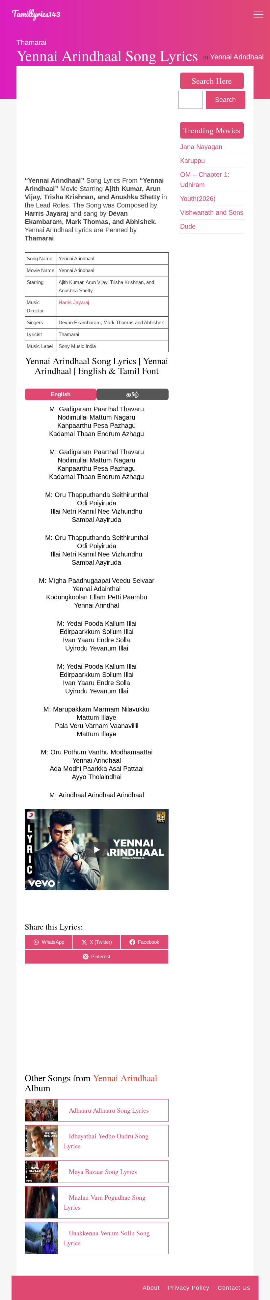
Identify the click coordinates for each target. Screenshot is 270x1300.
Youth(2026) (198, 198)
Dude (188, 226)
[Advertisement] (97, 120)
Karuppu (192, 160)
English (60, 394)
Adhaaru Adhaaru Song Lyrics (109, 1110)
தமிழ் (132, 394)
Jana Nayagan (201, 146)
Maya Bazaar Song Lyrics (103, 1171)
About (151, 1287)
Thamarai (31, 42)
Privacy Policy (188, 1287)
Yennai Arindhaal (237, 57)
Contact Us (234, 1287)
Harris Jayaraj (74, 302)
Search (225, 99)
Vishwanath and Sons (211, 212)
